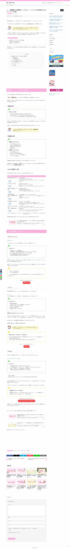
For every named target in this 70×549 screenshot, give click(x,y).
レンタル (19, 450)
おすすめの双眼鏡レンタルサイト (17, 61)
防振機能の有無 (15, 58)
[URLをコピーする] (43, 455)
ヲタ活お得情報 (52, 38)
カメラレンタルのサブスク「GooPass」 (14, 358)
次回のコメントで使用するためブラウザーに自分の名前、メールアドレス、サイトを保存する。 (23, 528)
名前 (9, 517)
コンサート (15, 450)
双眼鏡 (22, 450)
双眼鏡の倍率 (15, 57)
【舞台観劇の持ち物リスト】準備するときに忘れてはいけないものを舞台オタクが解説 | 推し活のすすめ (30, 415)
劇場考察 (51, 42)
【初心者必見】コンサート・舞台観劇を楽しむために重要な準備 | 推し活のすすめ (30, 423)
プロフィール (52, 50)
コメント (9, 504)
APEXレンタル (9, 240)
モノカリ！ (15, 64)
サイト (9, 524)
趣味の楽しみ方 (9, 13)
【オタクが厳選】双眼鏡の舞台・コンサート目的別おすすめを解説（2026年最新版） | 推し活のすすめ (30, 221)
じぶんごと (52, 36)
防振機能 (28, 450)
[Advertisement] (26, 77)
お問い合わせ (52, 52)
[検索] (63, 0)
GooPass (14, 65)
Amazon (10, 192)
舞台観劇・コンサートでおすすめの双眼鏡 (19, 56)
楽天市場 (10, 180)
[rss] (61, 0)
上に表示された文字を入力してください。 (14, 532)
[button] (9, 455)
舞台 (25, 450)
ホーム (51, 48)
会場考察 (51, 40)
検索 (62, 10)
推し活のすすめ (10, 2)
